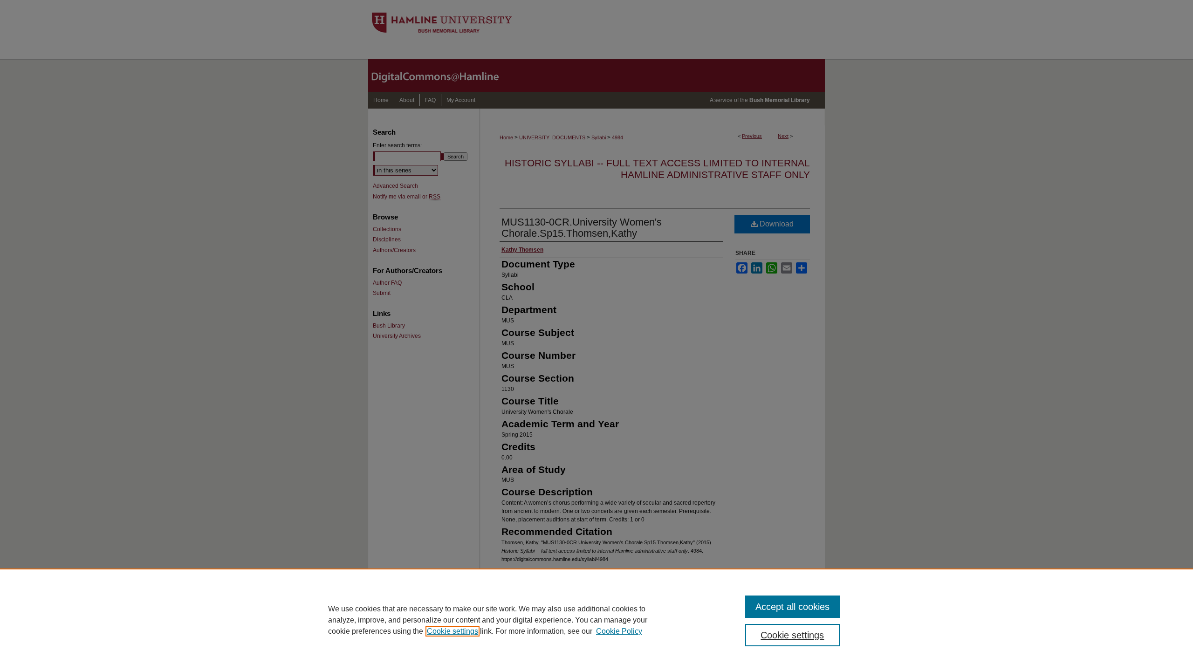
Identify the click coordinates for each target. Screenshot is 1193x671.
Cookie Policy (619, 631)
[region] (596, 619)
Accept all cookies (792, 607)
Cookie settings (452, 631)
